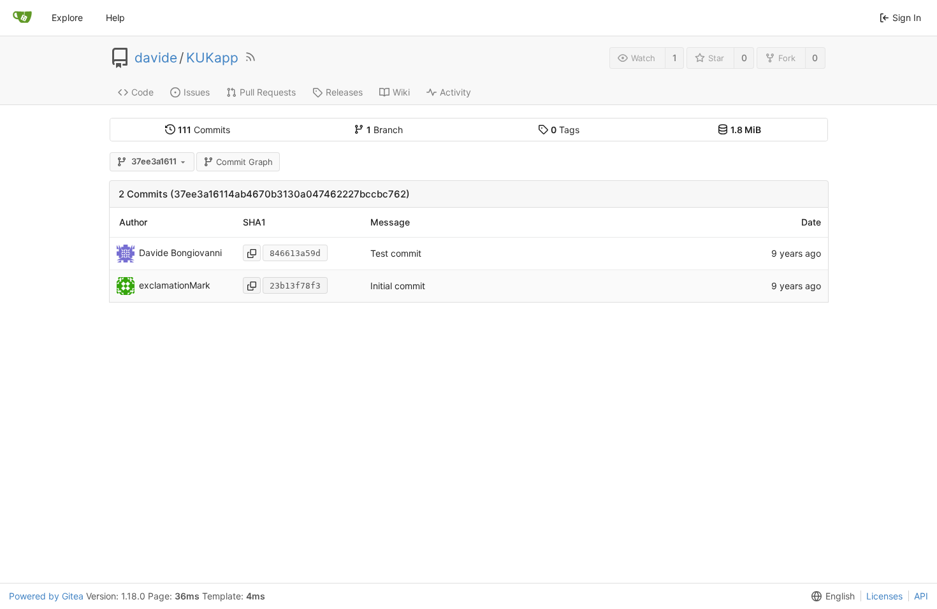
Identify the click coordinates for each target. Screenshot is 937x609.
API (921, 596)
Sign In (906, 17)
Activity (455, 92)
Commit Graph (244, 162)
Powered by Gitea (46, 596)
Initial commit (397, 285)
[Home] (22, 18)
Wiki (401, 92)
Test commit (395, 253)
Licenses (884, 596)
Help (115, 17)
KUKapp (212, 58)
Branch (385, 129)
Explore (67, 17)
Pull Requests (268, 92)
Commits (204, 129)
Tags (565, 129)
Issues (197, 92)
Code (142, 92)
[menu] (830, 596)
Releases (344, 92)
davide (155, 58)
